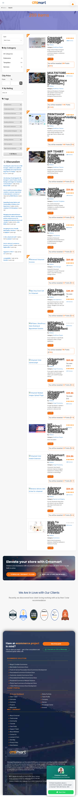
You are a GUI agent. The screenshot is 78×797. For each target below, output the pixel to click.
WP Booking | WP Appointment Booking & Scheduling (57, 428)
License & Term (14, 737)
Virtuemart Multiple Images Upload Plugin (55, 395)
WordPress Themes (58, 88)
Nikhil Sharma (14, 196)
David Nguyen (39, 768)
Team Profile (46, 697)
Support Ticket (14, 729)
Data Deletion (14, 745)
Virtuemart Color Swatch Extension (55, 457)
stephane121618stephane (10, 208)
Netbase (51, 45)
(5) (20, 117)
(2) (20, 131)
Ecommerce (56, 538)
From (3, 79)
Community (13, 721)
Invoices (44, 707)
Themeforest (56, 235)
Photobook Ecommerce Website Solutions (22, 680)
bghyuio (7, 232)
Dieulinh (5, 260)
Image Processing (58, 369)
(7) (20, 113)
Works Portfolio (46, 694)
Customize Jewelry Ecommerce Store (21, 675)
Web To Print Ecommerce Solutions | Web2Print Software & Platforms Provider (56, 527)
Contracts (13, 702)
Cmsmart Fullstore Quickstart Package (55, 40)
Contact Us (13, 734)
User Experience (57, 299)
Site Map (12, 740)
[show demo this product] (51, 58)
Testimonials (14, 718)
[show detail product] (48, 58)
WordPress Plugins (58, 47)
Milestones (13, 707)
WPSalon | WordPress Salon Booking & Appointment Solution (57, 326)
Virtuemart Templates (58, 201)
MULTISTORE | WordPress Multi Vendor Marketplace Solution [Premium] (57, 78)
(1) (20, 126)
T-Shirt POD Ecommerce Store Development (23, 686)
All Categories (8, 54)
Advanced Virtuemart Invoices (55, 260)
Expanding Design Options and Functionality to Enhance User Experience (11, 204)
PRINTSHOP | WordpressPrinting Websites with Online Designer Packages (61, 118)
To (11, 79)
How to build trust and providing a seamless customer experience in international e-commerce (12, 192)
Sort (4, 37)
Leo (6, 173)
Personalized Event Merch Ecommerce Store (23, 678)
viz (4, 253)
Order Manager (57, 267)
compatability (7, 258)
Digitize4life (6, 247)
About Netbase (14, 731)
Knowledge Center (47, 705)
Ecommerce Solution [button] (16, 658)
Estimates (13, 699)
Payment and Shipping (59, 499)
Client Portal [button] (13, 688)
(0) (20, 104)
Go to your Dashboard (17, 694)
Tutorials (12, 723)
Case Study (13, 726)
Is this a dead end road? (9, 237)
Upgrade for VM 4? (8, 251)
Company (45, 699)
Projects (12, 705)
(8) (20, 139)
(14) (20, 109)
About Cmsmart (15, 715)
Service (44, 702)
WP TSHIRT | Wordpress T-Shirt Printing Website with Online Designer (55, 156)
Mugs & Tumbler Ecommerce (18, 664)
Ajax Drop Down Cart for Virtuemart (55, 292)
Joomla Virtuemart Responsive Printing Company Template (56, 192)
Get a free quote (56, 644)
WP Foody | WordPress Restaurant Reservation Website (56, 227)
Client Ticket (13, 697)
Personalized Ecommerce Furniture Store (22, 672)
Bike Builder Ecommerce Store (19, 667)
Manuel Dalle (6, 185)
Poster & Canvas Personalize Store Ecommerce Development (28, 670)
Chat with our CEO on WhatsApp (57, 649)
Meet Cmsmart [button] (14, 709)
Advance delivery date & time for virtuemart (55, 491)
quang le (9, 239)
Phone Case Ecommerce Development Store (23, 683)
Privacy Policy (14, 742)
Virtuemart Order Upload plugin (55, 361)
